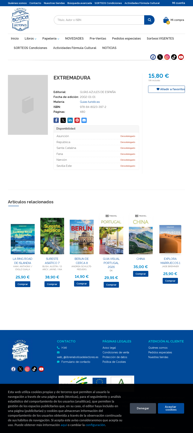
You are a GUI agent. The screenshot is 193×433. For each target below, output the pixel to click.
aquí (64, 425)
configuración (95, 425)
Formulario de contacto (75, 361)
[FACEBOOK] (153, 57)
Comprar (23, 284)
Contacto (35, 3)
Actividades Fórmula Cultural (142, 3)
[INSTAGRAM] (167, 57)
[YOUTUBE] (181, 57)
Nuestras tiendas (54, 3)
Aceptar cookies (171, 408)
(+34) (64, 347)
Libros (29, 38)
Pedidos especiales (160, 352)
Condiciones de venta (116, 352)
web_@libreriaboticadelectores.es (77, 357)
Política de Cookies (114, 361)
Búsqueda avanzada (79, 3)
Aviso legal (109, 347)
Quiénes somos (17, 3)
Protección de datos (115, 357)
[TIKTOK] (174, 57)
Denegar (143, 408)
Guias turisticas (90, 102)
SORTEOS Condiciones (108, 3)
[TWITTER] (160, 57)
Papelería (49, 38)
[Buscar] (149, 20)
